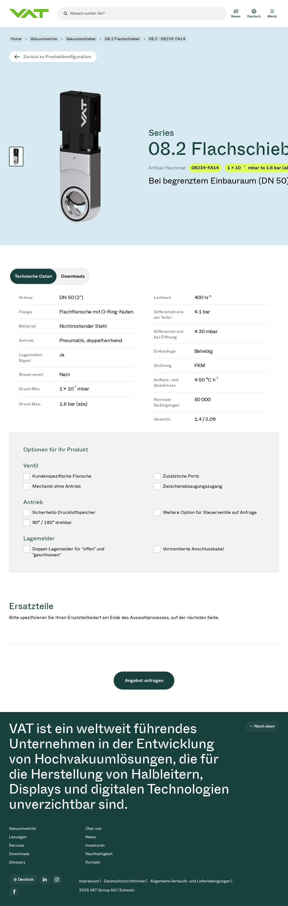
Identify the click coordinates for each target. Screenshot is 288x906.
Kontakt (93, 862)
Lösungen (17, 837)
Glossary (17, 862)
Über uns (94, 828)
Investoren (95, 845)
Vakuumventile (43, 39)
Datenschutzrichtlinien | (125, 881)
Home (16, 39)
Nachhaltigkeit (99, 853)
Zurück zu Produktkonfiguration (57, 56)
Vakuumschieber (81, 39)
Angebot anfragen (144, 680)
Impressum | (90, 881)
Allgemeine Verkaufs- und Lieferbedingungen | (191, 881)
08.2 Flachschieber (122, 39)
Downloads (19, 853)
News (91, 837)
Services (16, 845)
